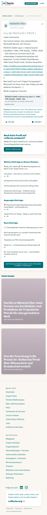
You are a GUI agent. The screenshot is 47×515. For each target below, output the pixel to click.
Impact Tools (11, 396)
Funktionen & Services (15, 411)
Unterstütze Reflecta (15, 419)
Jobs (8, 423)
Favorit (38, 122)
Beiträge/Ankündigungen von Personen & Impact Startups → (23, 264)
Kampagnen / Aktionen (16, 458)
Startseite (10, 392)
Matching (10, 478)
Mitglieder (10, 439)
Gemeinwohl (15, 110)
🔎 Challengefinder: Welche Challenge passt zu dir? (23, 228)
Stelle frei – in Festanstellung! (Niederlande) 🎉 (22, 246)
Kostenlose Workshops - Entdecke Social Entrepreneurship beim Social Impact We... (20, 192)
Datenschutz (28, 509)
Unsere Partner (12, 415)
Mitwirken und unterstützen (18, 470)
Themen (9, 466)
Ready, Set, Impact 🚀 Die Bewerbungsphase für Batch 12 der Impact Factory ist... (22, 167)
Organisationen (12, 447)
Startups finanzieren (14, 474)
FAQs (8, 408)
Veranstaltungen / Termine (17, 450)
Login (42, 3)
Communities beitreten (16, 454)
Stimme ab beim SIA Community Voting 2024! (21, 186)
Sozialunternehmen (17, 114)
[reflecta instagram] (26, 488)
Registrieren (31, 3)
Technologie (30, 114)
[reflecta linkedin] (21, 488)
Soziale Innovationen (25, 112)
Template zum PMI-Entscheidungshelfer (19, 240)
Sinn (22, 110)
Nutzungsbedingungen (13, 511)
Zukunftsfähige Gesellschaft (32, 117)
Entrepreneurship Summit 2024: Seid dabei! (21, 181)
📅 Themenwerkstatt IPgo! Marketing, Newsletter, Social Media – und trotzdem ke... (23, 207)
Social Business (31, 110)
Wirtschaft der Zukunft (12, 117)
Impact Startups (13, 443)
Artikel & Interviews (14, 427)
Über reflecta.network (15, 404)
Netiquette (9, 509)
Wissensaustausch (14, 462)
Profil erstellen (13, 149)
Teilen (11, 122)
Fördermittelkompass (15, 400)
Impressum (18, 509)
